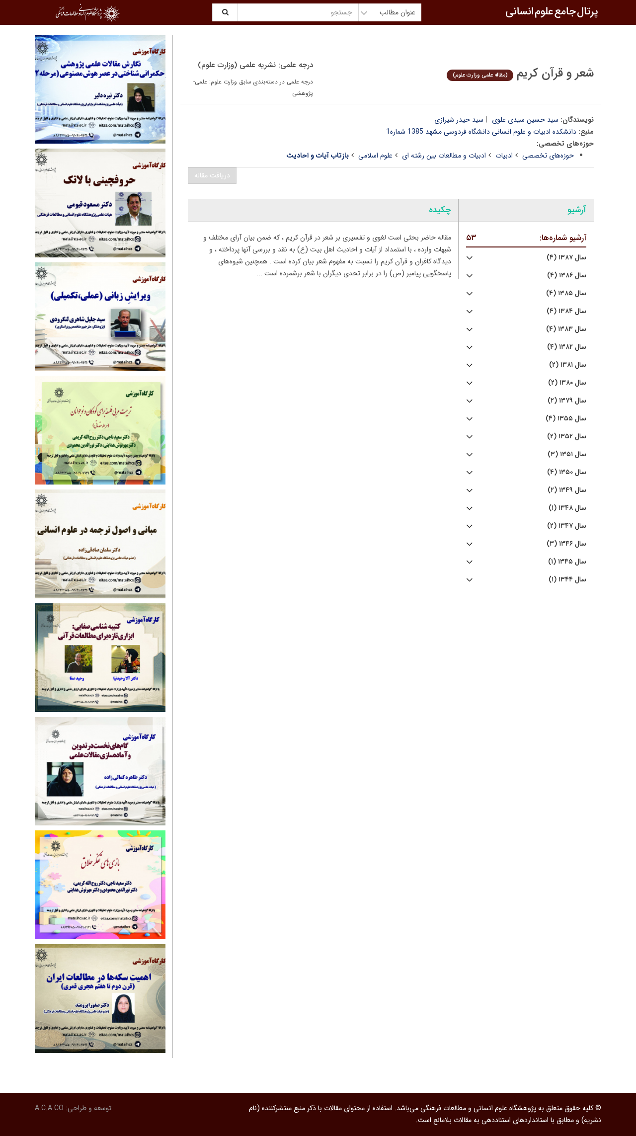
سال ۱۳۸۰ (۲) (567, 383)
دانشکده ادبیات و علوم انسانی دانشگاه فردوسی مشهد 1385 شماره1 (481, 131)
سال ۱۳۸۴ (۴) (566, 311)
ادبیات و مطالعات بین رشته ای (444, 155)
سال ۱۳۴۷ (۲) (566, 526)
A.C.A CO (49, 1108)
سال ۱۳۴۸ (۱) (567, 508)
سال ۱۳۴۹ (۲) (567, 490)
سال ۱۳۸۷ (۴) (566, 257)
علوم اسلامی (375, 155)
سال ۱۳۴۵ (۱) (567, 562)
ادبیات (504, 155)
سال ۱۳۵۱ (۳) (567, 454)
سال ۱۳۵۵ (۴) (566, 418)
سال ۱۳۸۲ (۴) (566, 347)
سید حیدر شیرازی (458, 119)
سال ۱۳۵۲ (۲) (566, 436)
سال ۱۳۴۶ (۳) (566, 544)
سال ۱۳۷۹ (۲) (567, 401)
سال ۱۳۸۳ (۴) (566, 329)
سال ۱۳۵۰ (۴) (566, 472)
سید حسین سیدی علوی (525, 119)
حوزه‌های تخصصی (548, 155)
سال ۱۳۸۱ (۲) (567, 365)
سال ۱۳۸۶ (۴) (566, 275)
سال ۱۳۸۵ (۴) (566, 293)
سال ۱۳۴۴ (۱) (567, 579)
